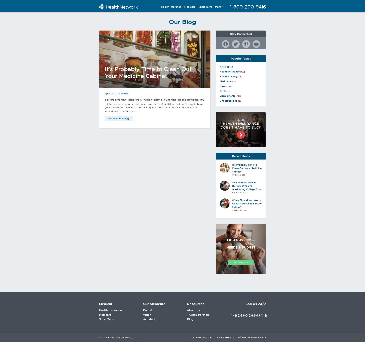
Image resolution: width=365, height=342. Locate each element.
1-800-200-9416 (248, 6)
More (218, 7)
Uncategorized (228, 100)
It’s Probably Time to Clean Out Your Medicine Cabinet (247, 168)
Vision (147, 314)
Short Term (205, 7)
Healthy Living (228, 76)
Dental (147, 310)
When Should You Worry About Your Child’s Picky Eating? (247, 203)
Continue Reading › (119, 118)
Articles (124, 94)
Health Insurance (171, 7)
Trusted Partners (198, 314)
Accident (149, 319)
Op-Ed (223, 91)
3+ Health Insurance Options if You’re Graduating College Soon (247, 186)
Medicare (189, 7)
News (223, 86)
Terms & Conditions (201, 337)
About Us (193, 310)
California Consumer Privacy (251, 337)
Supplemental (228, 96)
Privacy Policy (223, 337)
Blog (190, 319)
